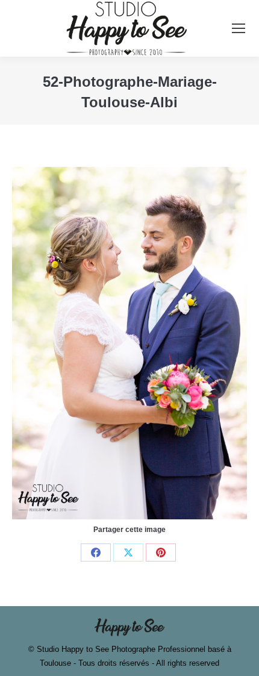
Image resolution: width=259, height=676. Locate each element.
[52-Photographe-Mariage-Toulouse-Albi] (129, 343)
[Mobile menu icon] (238, 28)
